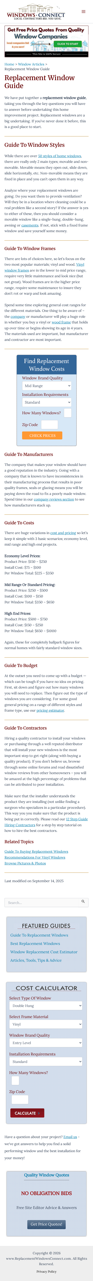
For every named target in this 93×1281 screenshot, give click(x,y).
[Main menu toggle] (83, 12)
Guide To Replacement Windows (39, 935)
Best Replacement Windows (35, 943)
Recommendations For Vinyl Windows (35, 857)
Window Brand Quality (42, 378)
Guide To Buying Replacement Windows (36, 851)
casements (29, 225)
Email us (70, 1136)
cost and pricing (63, 532)
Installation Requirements (45, 394)
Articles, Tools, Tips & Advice (36, 960)
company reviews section (54, 499)
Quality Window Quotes (46, 1175)
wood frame (61, 322)
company (18, 316)
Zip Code (30, 424)
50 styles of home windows (59, 156)
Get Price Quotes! (46, 1224)
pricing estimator (50, 710)
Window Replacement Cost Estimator (43, 951)
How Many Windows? (41, 412)
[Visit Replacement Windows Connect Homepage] (46, 41)
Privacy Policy (46, 1271)
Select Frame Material (28, 1016)
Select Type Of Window (30, 998)
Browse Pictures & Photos (25, 863)
